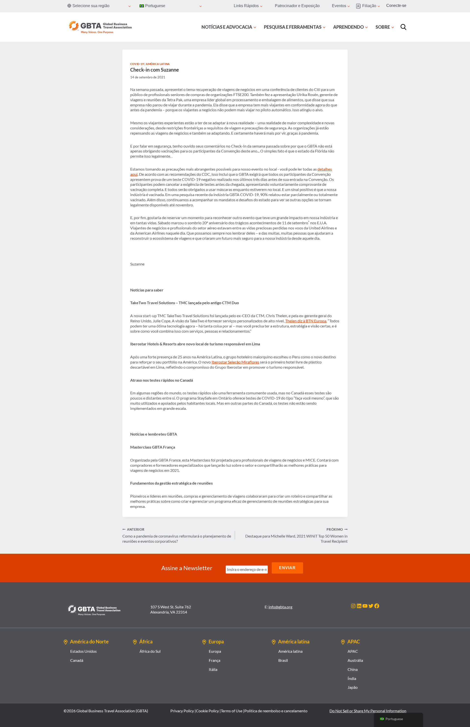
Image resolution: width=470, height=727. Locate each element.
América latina (158, 63)
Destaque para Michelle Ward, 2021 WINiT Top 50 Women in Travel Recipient (296, 535)
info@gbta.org (280, 606)
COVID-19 (137, 63)
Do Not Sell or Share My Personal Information (367, 710)
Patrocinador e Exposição (297, 6)
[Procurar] (403, 27)
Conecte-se (396, 5)
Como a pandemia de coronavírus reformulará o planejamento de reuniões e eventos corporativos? (176, 535)
